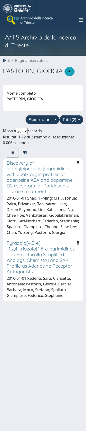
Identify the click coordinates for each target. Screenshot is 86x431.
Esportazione (41, 119)
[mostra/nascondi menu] (81, 20)
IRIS (6, 60)
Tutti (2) (70, 119)
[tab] (13, 152)
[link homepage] (19, 8)
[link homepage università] (30, 20)
